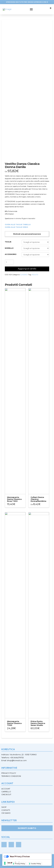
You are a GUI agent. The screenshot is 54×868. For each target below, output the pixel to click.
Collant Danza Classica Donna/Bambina (38, 499)
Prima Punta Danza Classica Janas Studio (38, 723)
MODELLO (9, 248)
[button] (31, 9)
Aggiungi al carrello (27, 268)
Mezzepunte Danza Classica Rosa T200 (14, 499)
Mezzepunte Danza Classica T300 (14, 723)
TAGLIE (8, 242)
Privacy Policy (20, 864)
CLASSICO (24, 275)
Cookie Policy (36, 864)
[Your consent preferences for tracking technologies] (4, 863)
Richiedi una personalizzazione (27, 234)
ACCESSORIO (10, 254)
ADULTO (35, 275)
